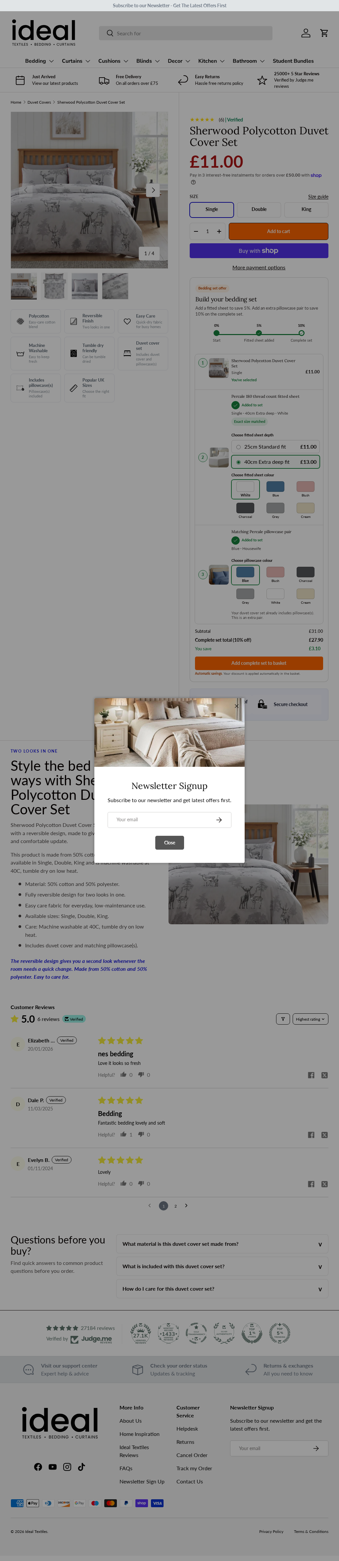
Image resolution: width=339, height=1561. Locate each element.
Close (169, 842)
